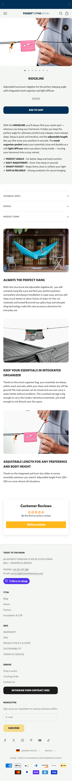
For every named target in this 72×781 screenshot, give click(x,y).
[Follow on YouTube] (40, 740)
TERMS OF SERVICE (13, 654)
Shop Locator (10, 670)
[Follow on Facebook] (5, 740)
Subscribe (13, 728)
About (6, 604)
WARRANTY (9, 632)
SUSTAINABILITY (12, 648)
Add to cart (36, 110)
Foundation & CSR (12, 615)
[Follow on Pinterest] (31, 740)
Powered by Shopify (52, 758)
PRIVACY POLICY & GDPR (16, 643)
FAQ (5, 637)
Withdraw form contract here (31, 690)
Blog (5, 598)
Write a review (36, 524)
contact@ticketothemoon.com (26, 573)
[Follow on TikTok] (48, 740)
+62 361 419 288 (20, 569)
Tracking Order (11, 676)
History (7, 609)
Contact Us (9, 681)
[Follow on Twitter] (13, 740)
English (48, 750)
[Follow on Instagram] (22, 740)
